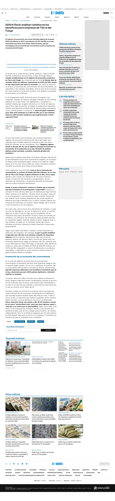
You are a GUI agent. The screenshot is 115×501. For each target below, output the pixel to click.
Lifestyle (104, 470)
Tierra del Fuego (25, 20)
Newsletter (104, 464)
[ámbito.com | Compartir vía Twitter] (49, 34)
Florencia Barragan (15, 34)
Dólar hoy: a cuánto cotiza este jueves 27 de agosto (69, 443)
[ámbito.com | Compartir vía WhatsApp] (45, 34)
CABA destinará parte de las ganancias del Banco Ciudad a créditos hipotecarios (70, 49)
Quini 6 (80, 9)
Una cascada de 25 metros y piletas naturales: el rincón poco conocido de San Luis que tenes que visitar (69, 70)
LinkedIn (18, 464)
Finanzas (47, 17)
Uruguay (86, 17)
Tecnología (90, 472)
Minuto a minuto (37, 412)
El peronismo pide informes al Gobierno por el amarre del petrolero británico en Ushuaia (31, 64)
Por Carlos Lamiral (9, 368)
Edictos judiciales (65, 475)
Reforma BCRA (58, 9)
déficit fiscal (31, 321)
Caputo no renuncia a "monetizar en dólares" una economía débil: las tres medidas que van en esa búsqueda (48, 129)
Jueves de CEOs (48, 9)
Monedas (61, 171)
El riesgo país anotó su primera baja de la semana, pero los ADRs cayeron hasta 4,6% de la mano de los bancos (72, 126)
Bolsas (67, 171)
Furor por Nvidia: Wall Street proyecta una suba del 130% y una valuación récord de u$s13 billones (70, 80)
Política (57, 17)
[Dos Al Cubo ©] (102, 488)
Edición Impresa (38, 472)
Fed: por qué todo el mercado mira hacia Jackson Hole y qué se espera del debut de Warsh (75, 347)
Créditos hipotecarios (25, 9)
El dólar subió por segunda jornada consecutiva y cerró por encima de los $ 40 (17, 444)
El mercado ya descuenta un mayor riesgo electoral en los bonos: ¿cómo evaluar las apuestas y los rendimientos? (72, 136)
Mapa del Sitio (10, 475)
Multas (77, 475)
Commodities (73, 171)
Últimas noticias (20, 470)
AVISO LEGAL (51, 475)
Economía (37, 17)
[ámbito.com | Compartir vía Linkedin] (51, 34)
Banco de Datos (63, 470)
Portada (8, 470)
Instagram (14, 464)
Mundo (17, 472)
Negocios (67, 17)
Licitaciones (87, 475)
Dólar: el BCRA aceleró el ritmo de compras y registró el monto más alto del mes (69, 417)
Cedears (80, 171)
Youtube (22, 463)
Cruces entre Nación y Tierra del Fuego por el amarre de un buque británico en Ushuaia (31, 67)
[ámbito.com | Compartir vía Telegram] (53, 34)
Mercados (75, 470)
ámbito (7, 20)
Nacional (8, 472)
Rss (99, 472)
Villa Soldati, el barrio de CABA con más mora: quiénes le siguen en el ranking (44, 361)
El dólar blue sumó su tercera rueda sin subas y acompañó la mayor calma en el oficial (16, 454)
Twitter (6, 464)
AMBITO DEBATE (72, 481)
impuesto (40, 321)
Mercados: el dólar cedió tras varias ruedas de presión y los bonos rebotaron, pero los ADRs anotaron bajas (43, 418)
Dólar (28, 17)
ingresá (111, 12)
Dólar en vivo (14, 9)
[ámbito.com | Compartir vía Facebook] (47, 34)
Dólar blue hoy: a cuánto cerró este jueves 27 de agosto (43, 443)
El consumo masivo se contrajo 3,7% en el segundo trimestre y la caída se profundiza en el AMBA (22, 128)
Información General (55, 472)
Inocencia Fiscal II (37, 9)
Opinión (76, 17)
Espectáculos (78, 472)
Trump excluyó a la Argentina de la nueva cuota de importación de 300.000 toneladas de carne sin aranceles (72, 104)
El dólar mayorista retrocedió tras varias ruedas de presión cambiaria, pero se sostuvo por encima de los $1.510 (71, 115)
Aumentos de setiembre (70, 9)
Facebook (10, 464)
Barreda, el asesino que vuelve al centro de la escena (70, 88)
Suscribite (48, 330)
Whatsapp (26, 464)
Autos (68, 472)
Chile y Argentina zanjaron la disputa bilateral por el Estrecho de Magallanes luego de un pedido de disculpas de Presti (70, 59)
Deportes (26, 472)
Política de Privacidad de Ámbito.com (31, 475)
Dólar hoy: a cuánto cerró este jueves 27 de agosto (43, 453)
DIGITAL (40, 481)
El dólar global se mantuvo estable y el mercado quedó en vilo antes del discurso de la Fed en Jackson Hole (17, 418)
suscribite (106, 12)
